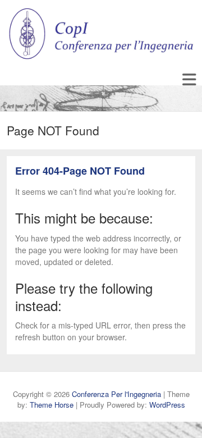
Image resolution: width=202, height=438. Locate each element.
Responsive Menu (188, 79)
